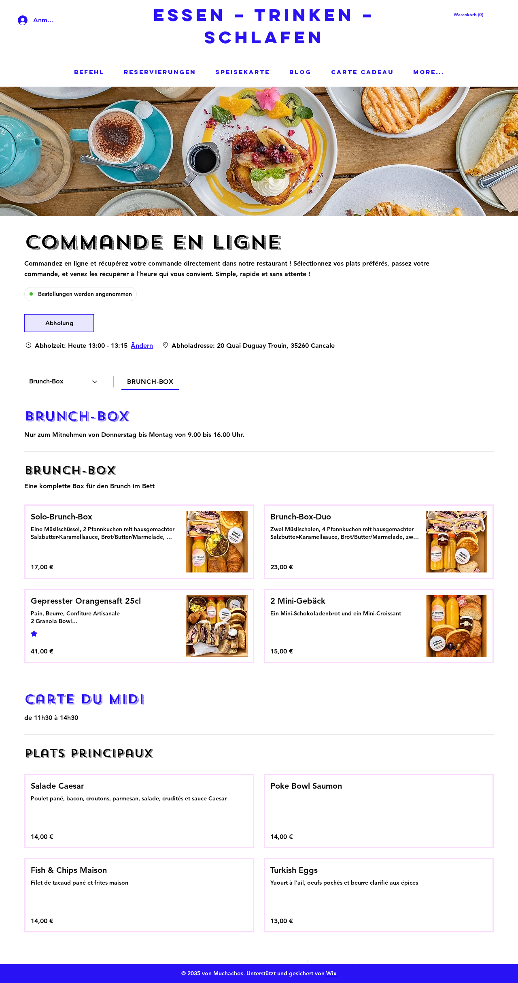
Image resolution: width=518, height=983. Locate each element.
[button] (465, 14)
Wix (331, 973)
